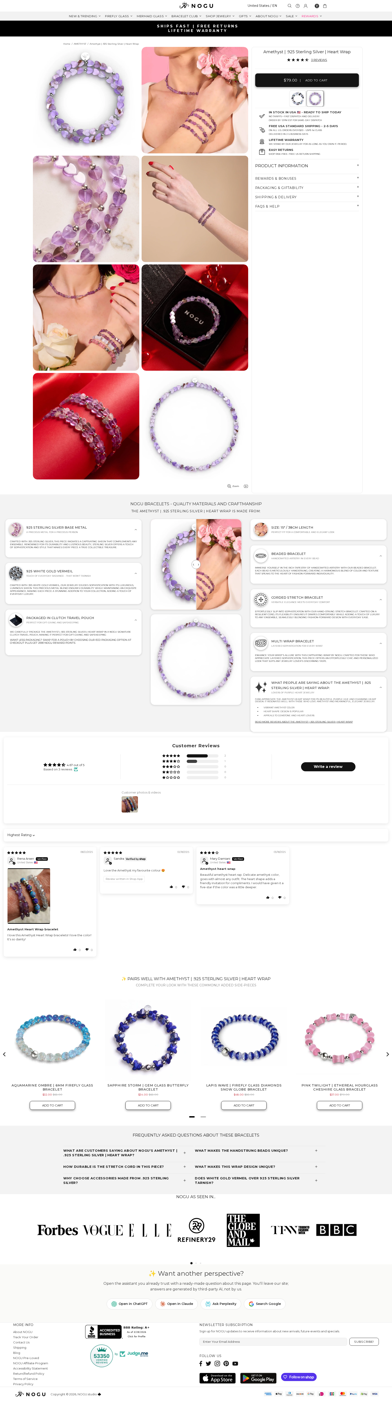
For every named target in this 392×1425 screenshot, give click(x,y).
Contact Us (21, 1342)
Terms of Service (25, 1379)
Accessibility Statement (30, 1368)
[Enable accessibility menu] (317, 6)
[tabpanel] (298, 98)
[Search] (289, 5)
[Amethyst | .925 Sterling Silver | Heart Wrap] (315, 98)
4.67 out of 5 (75, 765)
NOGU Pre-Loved (26, 1358)
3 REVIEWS (319, 60)
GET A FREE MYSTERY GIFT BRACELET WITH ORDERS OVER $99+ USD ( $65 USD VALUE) (197, 28)
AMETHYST (80, 43)
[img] (16, 852)
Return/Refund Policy (28, 1373)
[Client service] (297, 6)
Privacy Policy (23, 1384)
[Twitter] (208, 1363)
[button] (171, 756)
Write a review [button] (328, 767)
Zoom (235, 486)
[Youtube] (235, 1363)
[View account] (305, 6)
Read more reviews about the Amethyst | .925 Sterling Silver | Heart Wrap (304, 721)
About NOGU (22, 1332)
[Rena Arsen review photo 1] (50, 896)
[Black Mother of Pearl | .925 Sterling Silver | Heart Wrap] (297, 98)
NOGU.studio (196, 5)
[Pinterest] (226, 1363)
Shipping (19, 1347)
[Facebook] (200, 1363)
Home (66, 43)
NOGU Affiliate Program (30, 1363)
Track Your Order (25, 1337)
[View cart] (326, 6)
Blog (16, 1353)
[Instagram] (217, 1363)
